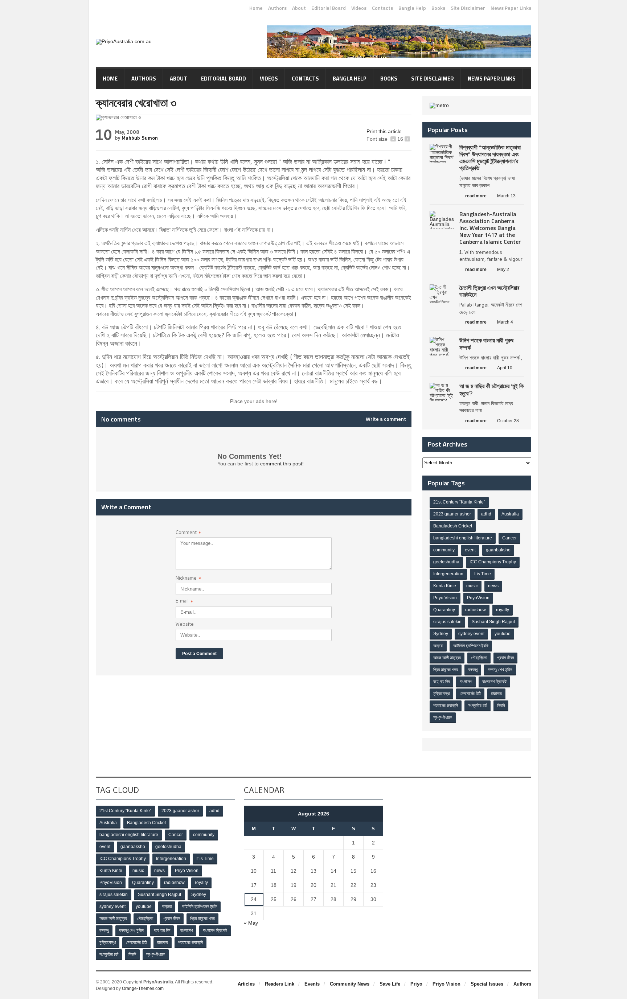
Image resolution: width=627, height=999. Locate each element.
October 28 (508, 421)
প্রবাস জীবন (505, 657)
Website (185, 624)
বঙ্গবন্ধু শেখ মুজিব (500, 669)
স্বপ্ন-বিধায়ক (442, 717)
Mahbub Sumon (140, 138)
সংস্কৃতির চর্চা (477, 705)
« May (251, 923)
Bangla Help (412, 8)
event (470, 549)
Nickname (188, 579)
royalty (502, 609)
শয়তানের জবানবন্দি (445, 705)
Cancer (509, 537)
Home (256, 8)
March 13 (506, 196)
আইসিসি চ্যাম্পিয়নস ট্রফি (470, 645)
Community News (349, 984)
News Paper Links (511, 8)
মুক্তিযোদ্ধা (441, 693)
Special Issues (487, 984)
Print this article (384, 131)
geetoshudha (446, 561)
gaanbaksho (498, 549)
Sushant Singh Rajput (493, 621)
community (444, 549)
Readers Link (279, 984)
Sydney (440, 633)
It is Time (482, 573)
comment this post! (282, 463)
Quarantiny (444, 609)
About (299, 8)
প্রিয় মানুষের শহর (445, 669)
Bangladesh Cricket (452, 526)
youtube (503, 633)
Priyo (416, 984)
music (472, 585)
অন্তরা (438, 645)
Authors (277, 8)
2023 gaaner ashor (452, 514)
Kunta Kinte (444, 585)
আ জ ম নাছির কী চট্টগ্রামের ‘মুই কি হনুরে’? (491, 389)
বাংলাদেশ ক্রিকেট (494, 681)
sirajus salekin (447, 621)
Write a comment (386, 419)
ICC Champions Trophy (493, 561)
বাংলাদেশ (466, 681)
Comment (188, 533)
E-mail (184, 601)
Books (438, 8)
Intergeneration (448, 573)
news (493, 585)
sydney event (471, 633)
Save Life (390, 984)
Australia (510, 514)
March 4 (505, 322)
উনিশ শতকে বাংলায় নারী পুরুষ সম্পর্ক (486, 344)
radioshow (475, 609)
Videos (358, 8)
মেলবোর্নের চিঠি (470, 693)
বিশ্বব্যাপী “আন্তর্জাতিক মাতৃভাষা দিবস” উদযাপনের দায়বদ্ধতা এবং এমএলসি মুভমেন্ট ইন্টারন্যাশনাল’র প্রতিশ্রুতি (490, 158)
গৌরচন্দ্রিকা (479, 657)
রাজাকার (496, 693)
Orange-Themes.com (143, 988)
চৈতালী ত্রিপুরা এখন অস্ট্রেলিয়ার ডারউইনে (489, 291)
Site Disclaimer (468, 8)
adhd (486, 514)
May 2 (503, 269)
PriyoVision (478, 597)
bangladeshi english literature (462, 537)
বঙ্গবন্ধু (473, 669)
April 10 (504, 368)
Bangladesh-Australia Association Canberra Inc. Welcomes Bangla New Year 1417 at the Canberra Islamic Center (490, 228)
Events (312, 984)
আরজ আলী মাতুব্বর (447, 657)
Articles (246, 984)
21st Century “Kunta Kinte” (459, 502)
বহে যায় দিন (441, 681)
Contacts (382, 8)
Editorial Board (328, 8)
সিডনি (501, 705)
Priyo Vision (445, 597)
